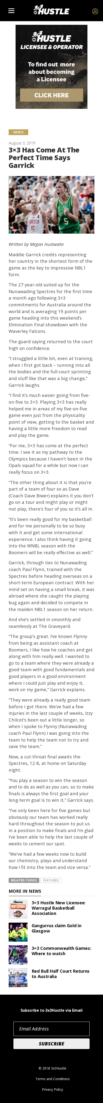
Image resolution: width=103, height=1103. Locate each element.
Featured (51, 880)
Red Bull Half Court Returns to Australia (61, 973)
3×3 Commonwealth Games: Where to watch (61, 950)
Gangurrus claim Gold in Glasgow (56, 928)
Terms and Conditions (52, 1079)
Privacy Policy (52, 1089)
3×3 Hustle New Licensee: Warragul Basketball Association (59, 907)
